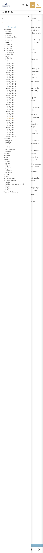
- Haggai (7, 169)
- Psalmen (7, 138)
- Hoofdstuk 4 (11, 69)
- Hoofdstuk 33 (11, 120)
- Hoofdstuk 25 (11, 106)
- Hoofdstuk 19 (11, 95)
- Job (6, 62)
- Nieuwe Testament (10, 192)
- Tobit (6, 174)
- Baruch (7, 186)
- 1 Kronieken (9, 52)
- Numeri (7, 35)
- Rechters (8, 41)
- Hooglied (7, 144)
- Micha (7, 165)
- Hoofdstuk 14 (11, 86)
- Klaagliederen (9, 150)
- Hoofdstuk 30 (11, 115)
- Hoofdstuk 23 (11, 102)
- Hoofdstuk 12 (11, 83)
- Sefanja (7, 167)
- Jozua (7, 39)
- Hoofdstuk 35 (11, 124)
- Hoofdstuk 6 (11, 72)
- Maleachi (8, 172)
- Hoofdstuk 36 (11, 125)
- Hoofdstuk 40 (11, 133)
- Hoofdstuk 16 (11, 90)
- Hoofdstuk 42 (11, 136)
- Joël (6, 157)
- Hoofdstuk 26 (11, 108)
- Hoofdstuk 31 (11, 117)
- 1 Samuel (8, 44)
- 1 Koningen (8, 48)
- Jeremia (7, 148)
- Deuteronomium (10, 37)
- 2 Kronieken (9, 54)
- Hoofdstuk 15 (11, 88)
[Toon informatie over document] (6, 11)
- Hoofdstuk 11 (11, 81)
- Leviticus (8, 33)
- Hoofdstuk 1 (10, 63)
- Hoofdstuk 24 (11, 104)
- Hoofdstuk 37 (11, 127)
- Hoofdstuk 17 (11, 92)
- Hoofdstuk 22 (11, 101)
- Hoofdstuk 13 (11, 85)
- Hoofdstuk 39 (11, 131)
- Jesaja (7, 146)
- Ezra (6, 56)
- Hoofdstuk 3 (11, 67)
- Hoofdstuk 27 (11, 110)
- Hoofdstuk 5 (11, 70)
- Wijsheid (7, 182)
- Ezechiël (7, 151)
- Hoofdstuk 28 (11, 111)
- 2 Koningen (8, 50)
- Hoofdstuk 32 (11, 118)
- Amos (6, 159)
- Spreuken (8, 140)
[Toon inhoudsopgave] (3, 11)
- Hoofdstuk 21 (11, 99)
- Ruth (6, 42)
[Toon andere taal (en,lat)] (39, 11)
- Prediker (7, 142)
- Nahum (7, 188)
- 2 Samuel (8, 46)
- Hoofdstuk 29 (11, 113)
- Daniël (7, 153)
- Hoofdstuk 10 (11, 79)
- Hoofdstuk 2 (11, 65)
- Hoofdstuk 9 (11, 77)
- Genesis (7, 29)
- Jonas (7, 163)
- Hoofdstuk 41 (11, 134)
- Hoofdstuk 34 (11, 122)
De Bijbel (12, 12)
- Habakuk (8, 190)
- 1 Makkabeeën (9, 178)
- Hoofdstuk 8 (11, 76)
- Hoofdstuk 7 (10, 74)
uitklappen (7, 23)
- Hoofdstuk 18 (11, 93)
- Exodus (7, 31)
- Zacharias (8, 171)
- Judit (6, 176)
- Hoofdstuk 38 (11, 129)
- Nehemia (8, 58)
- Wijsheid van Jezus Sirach (14, 184)
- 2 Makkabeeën (10, 180)
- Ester (6, 60)
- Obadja (7, 161)
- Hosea (7, 155)
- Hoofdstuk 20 (11, 97)
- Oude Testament (9, 27)
